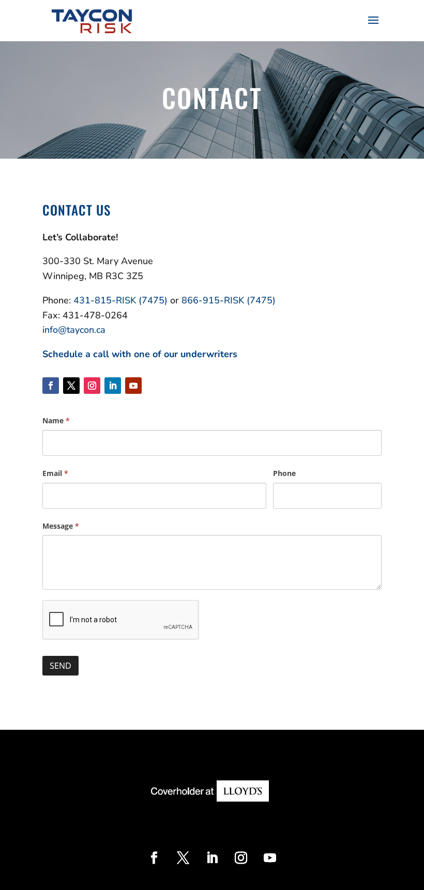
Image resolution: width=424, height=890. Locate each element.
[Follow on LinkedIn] (112, 385)
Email (55, 473)
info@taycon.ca (73, 330)
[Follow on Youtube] (133, 385)
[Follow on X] (71, 385)
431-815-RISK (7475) (120, 300)
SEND (60, 665)
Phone (284, 473)
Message (60, 526)
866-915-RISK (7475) (228, 300)
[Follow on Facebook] (50, 385)
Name (56, 420)
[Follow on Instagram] (92, 385)
